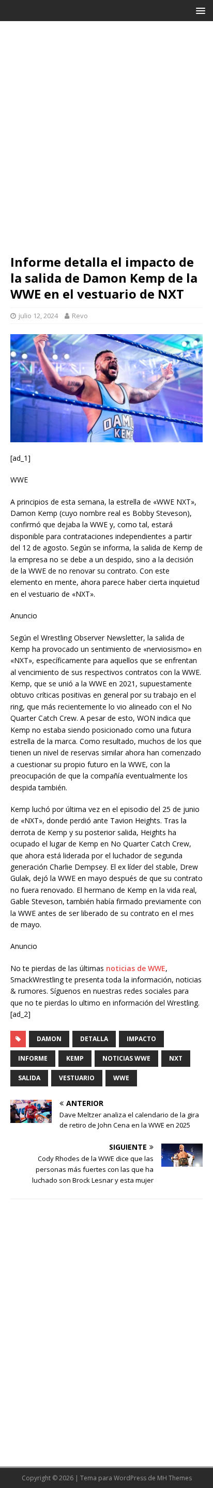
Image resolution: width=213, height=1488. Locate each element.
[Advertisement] (106, 143)
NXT (175, 1058)
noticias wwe (126, 1058)
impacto (141, 1038)
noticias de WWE (135, 968)
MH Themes (174, 1478)
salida (29, 1078)
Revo (80, 315)
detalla (94, 1038)
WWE (121, 1078)
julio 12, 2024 (38, 315)
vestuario (77, 1078)
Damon (49, 1038)
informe (33, 1058)
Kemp (75, 1058)
